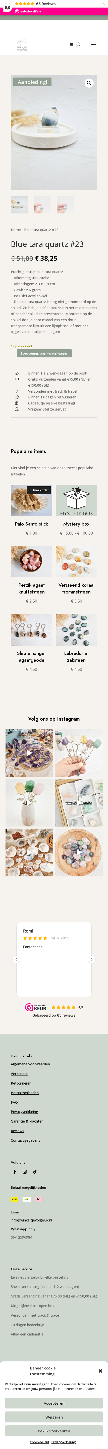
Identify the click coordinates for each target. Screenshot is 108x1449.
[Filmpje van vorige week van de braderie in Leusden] (29, 753)
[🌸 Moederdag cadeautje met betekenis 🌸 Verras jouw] (29, 803)
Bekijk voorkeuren (54, 1430)
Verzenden (19, 1073)
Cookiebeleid (39, 1442)
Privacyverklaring (63, 1442)
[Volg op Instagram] (25, 1172)
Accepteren (54, 1403)
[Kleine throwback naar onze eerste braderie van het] (29, 852)
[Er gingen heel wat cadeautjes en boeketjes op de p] (79, 753)
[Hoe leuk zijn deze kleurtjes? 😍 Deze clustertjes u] (79, 803)
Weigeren (54, 1417)
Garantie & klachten (27, 1121)
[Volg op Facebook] (15, 1172)
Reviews (17, 1130)
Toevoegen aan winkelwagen (44, 353)
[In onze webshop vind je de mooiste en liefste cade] (79, 852)
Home (16, 229)
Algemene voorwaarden (30, 1064)
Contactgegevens (25, 1140)
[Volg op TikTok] (35, 1172)
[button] (100, 1370)
